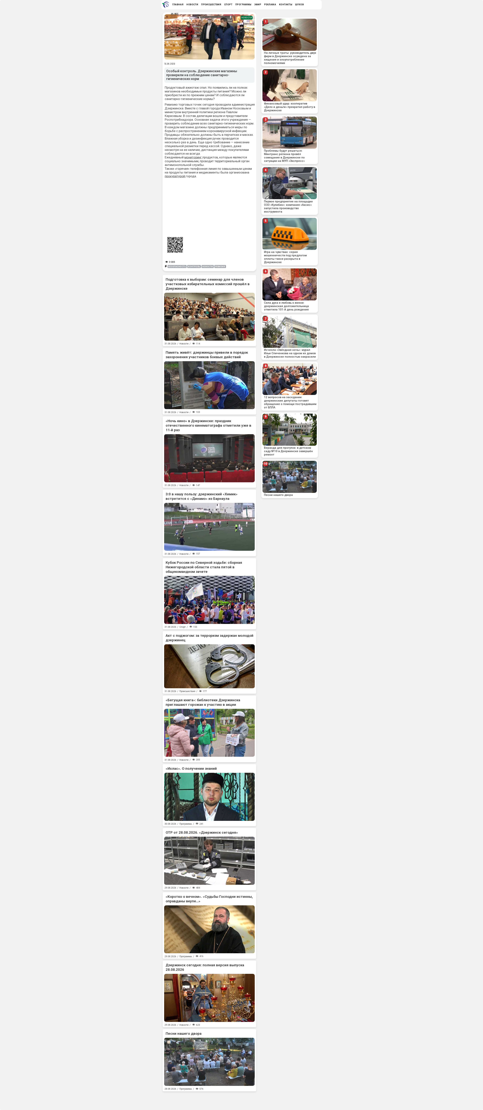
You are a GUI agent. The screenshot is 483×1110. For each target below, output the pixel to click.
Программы (185, 824)
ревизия (220, 266)
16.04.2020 (169, 63)
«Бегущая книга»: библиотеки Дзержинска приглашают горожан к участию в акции (203, 702)
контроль (194, 266)
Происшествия (187, 691)
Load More (209, 1099)
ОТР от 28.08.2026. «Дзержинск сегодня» (202, 832)
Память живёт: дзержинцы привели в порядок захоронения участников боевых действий (207, 354)
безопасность (177, 266)
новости (207, 266)
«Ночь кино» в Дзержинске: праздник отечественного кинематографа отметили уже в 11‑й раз (208, 425)
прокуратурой (175, 176)
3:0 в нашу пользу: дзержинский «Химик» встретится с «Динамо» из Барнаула (202, 496)
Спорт (182, 627)
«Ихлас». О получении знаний (191, 768)
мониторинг (193, 157)
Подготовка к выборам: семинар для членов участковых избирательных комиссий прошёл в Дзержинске (208, 284)
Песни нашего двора (184, 1033)
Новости (246, 17)
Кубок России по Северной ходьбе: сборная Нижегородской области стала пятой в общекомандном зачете (204, 567)
